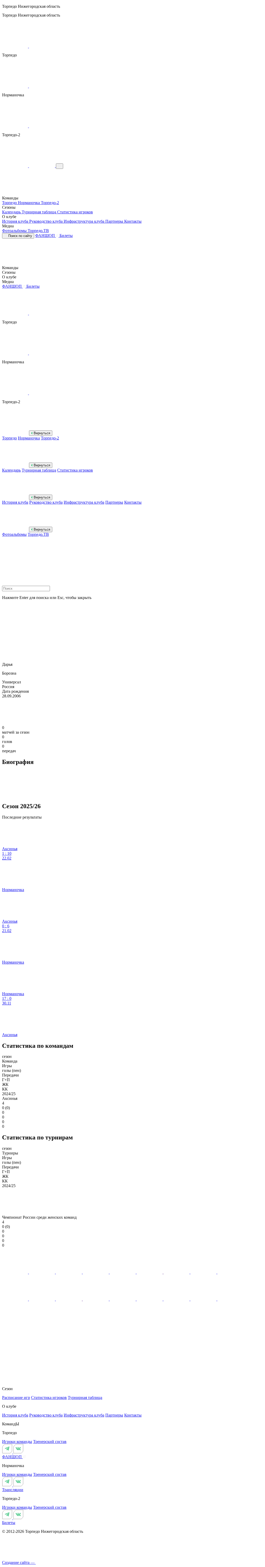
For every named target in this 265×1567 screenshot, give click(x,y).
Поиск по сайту (19, 236)
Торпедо (10, 202)
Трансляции (12, 1489)
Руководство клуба (46, 221)
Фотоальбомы (15, 230)
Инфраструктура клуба (84, 221)
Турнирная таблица (39, 212)
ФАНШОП (45, 235)
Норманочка (29, 202)
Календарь (12, 212)
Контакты (133, 221)
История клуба (15, 221)
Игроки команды (17, 1441)
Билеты (66, 235)
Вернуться (41, 433)
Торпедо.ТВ (38, 230)
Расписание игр (16, 1397)
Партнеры (114, 221)
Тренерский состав (50, 1441)
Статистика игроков (75, 212)
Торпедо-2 (50, 202)
